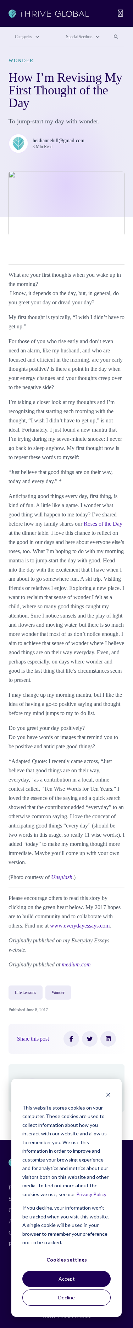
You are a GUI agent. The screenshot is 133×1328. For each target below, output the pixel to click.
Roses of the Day (103, 524)
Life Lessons (25, 992)
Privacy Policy (91, 1194)
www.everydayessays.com (80, 926)
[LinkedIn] (108, 1039)
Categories (23, 36)
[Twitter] (90, 1039)
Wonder (21, 60)
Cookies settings (66, 1260)
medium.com (76, 964)
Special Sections (79, 36)
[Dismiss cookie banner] (108, 1094)
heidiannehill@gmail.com (58, 140)
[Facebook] (71, 1039)
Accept (67, 1279)
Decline (66, 1297)
